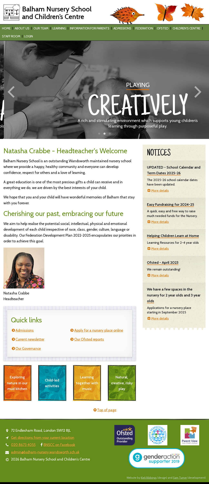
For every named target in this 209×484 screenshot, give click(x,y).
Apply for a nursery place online (98, 330)
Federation (144, 28)
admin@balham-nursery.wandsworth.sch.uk (45, 452)
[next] (197, 92)
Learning (59, 28)
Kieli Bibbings (149, 477)
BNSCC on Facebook (59, 445)
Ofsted (163, 28)
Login (28, 36)
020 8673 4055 (23, 445)
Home (6, 28)
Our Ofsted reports (89, 339)
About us (22, 28)
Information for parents (89, 28)
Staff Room (11, 36)
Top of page (106, 410)
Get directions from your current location (42, 437)
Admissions (122, 28)
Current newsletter (30, 339)
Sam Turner (180, 477)
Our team (40, 28)
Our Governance (28, 348)
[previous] (12, 92)
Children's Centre (186, 28)
